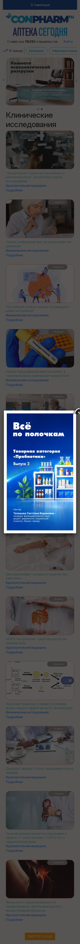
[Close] (76, 410)
